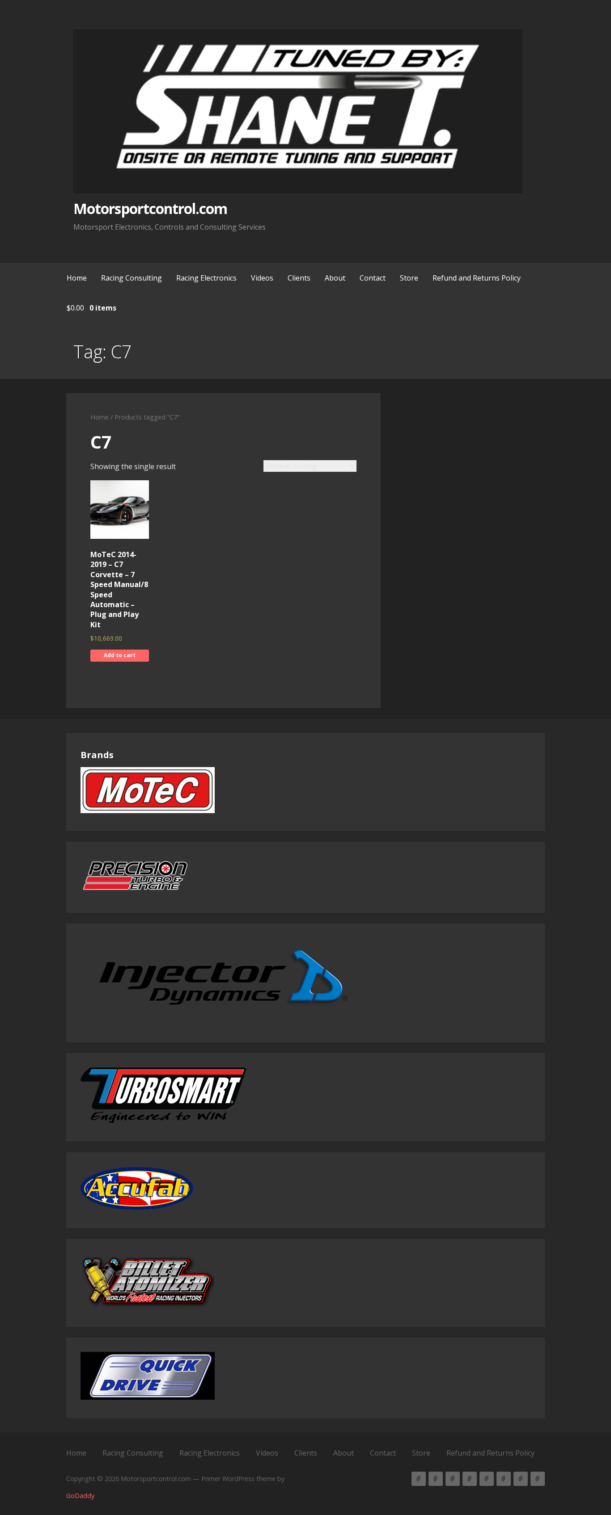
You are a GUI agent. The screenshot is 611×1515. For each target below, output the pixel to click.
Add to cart (120, 655)
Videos (262, 278)
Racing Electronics (206, 278)
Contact (373, 278)
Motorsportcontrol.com (150, 208)
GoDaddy (80, 1495)
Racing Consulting (131, 278)
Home (77, 278)
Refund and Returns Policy (477, 278)
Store (409, 278)
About (335, 278)
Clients (299, 278)
